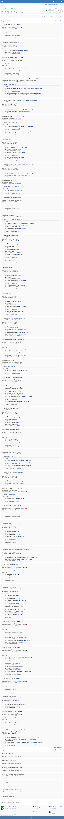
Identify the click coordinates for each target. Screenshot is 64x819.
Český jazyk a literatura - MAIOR (25, 396)
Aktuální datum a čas (54, 808)
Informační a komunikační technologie (22, 460)
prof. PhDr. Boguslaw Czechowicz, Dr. (13, 553)
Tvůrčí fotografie (17, 24)
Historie (15, 138)
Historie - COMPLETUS (22, 147)
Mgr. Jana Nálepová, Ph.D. (10, 323)
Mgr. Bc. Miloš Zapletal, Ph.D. (11, 84)
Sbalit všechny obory (58, 749)
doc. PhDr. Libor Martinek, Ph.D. (12, 383)
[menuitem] (53, 4)
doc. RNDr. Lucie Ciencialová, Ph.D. (12, 435)
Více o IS (53, 812)
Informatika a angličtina (19, 472)
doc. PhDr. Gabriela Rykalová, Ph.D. (12, 570)
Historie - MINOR (20, 157)
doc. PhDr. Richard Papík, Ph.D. (11, 413)
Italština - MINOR (19, 259)
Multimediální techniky (18, 41)
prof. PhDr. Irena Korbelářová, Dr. (12, 169)
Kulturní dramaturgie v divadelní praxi (21, 116)
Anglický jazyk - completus (20, 600)
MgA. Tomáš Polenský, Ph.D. (11, 105)
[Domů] (53, 1)
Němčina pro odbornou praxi (18, 318)
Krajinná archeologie (22, 228)
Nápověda (38, 812)
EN (59, 1)
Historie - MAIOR (21, 152)
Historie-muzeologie (17, 197)
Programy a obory (58, 16)
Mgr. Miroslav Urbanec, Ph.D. (11, 297)
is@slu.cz (36, 808)
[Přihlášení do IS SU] (61, 1)
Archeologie (17, 213)
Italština (16, 235)
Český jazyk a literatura (17, 377)
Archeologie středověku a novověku (26, 223)
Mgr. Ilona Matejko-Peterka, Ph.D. (12, 186)
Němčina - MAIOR (22, 306)
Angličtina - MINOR (21, 285)
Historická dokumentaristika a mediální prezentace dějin (26, 78)
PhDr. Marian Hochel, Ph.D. (11, 202)
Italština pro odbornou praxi (18, 360)
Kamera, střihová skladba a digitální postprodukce (26, 100)
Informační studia (20, 661)
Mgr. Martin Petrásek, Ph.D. (11, 46)
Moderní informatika (16, 450)
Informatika (17, 429)
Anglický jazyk (15, 585)
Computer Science (19, 694)
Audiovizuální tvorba (18, 57)
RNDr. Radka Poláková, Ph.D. (11, 477)
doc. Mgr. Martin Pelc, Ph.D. (11, 143)
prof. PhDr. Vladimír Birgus (11, 29)
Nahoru (32, 817)
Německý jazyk (14, 564)
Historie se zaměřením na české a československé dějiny (26, 728)
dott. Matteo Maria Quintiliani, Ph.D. (13, 240)
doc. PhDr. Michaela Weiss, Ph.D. (12, 271)
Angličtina (15, 266)
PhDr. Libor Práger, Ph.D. (10, 345)
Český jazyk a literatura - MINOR (24, 401)
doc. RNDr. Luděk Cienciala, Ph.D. (12, 456)
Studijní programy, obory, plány (9, 8)
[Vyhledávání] (56, 1)
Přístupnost (53, 813)
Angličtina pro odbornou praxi (18, 339)
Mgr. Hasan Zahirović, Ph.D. (11, 122)
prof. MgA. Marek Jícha (10, 63)
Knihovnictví (16, 408)
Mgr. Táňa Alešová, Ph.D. (10, 366)
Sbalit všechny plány (58, 20)
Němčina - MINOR (21, 311)
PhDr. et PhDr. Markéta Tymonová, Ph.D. (13, 219)
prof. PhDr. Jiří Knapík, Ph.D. (11, 527)
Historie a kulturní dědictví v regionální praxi (23, 164)
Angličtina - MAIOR (22, 280)
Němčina (14, 292)
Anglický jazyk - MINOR (20, 609)
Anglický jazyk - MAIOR (21, 605)
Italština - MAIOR (19, 254)
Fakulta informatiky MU (12, 808)
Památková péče (19, 190)
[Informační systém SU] (1, 8)
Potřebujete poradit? (40, 807)
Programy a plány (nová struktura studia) (45, 16)
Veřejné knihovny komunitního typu (24, 657)
